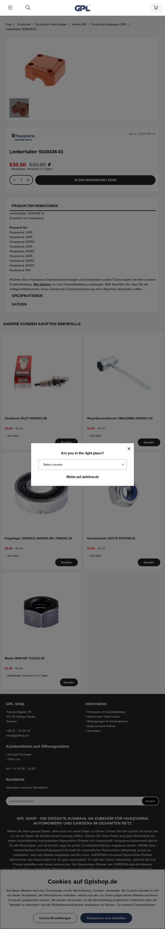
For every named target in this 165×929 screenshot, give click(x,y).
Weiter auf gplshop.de (82, 476)
